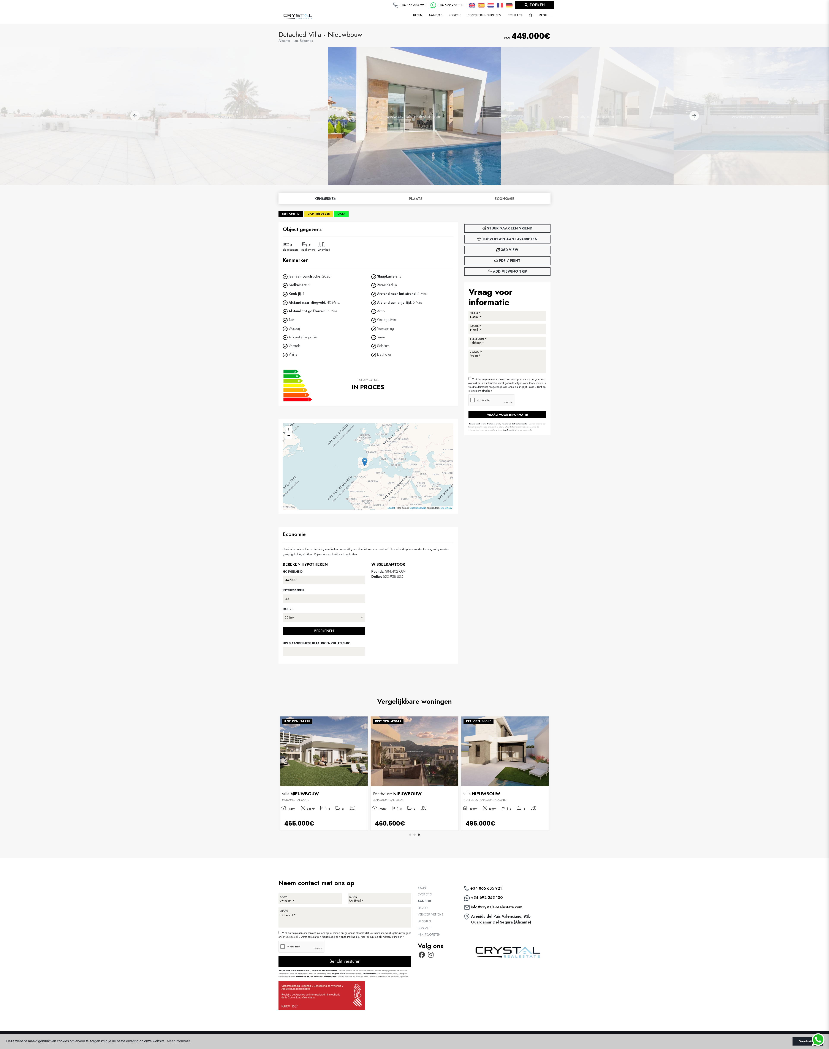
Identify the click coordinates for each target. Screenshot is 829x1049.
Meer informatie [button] (179, 1041)
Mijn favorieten (429, 934)
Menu (543, 15)
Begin (417, 15)
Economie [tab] (504, 198)
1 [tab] (410, 835)
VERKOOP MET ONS (430, 914)
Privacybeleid (536, 383)
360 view (509, 249)
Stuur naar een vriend (509, 228)
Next (694, 116)
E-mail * (475, 326)
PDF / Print (509, 260)
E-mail (353, 897)
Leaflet (391, 507)
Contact (515, 15)
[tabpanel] (324, 773)
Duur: (287, 609)
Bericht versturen (344, 961)
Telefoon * (478, 339)
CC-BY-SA (446, 507)
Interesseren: (294, 590)
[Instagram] (431, 956)
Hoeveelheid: (293, 571)
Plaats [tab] (415, 198)
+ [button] (288, 429)
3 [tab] (419, 835)
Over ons (425, 894)
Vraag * (476, 352)
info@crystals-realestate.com (496, 907)
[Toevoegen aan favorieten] (363, 720)
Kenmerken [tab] (326, 198)
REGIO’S (455, 15)
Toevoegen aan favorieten (509, 239)
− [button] (288, 435)
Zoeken (536, 4)
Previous (135, 116)
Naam (283, 897)
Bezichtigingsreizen (484, 15)
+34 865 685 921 (412, 5)
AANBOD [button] (436, 15)
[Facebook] (422, 956)
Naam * (475, 313)
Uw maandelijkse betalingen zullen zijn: (316, 643)
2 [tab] (414, 835)
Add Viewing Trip (509, 271)
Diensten (424, 921)
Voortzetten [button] (807, 1041)
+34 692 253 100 (450, 5)
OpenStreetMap (418, 507)
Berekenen (324, 630)
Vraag (284, 911)
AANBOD (424, 901)
